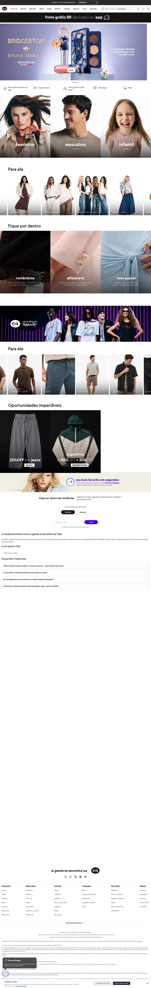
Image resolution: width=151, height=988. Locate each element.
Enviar (91, 522)
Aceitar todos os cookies (121, 983)
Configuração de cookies (103, 983)
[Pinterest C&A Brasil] (75, 877)
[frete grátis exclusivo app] (75, 22)
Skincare (142, 898)
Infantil (41, 9)
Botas (84, 890)
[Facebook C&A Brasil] (85, 877)
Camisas (28, 894)
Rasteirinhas (86, 898)
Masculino (32, 9)
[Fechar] (147, 983)
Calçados (67, 9)
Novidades (93, 9)
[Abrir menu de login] (138, 9)
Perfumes (143, 890)
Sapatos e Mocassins (89, 894)
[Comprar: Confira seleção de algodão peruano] (75, 52)
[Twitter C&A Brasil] (80, 877)
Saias (3, 902)
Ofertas (13, 9)
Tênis (83, 906)
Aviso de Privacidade (21, 986)
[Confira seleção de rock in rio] (75, 341)
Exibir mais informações (74, 923)
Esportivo (76, 9)
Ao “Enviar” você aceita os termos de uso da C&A (75, 527)
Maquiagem (143, 894)
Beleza (49, 9)
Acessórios (143, 906)
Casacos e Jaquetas (117, 898)
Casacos (4, 906)
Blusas (4, 890)
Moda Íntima (6, 915)
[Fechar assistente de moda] (34, 960)
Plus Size (115, 886)
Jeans (85, 9)
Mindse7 (57, 9)
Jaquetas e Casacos (32, 911)
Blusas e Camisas (117, 894)
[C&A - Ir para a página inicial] (4, 9)
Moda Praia (5, 911)
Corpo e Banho (144, 902)
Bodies (56, 890)
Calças (4, 894)
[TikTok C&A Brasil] (70, 877)
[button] (117, 8)
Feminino (23, 9)
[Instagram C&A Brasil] (65, 877)
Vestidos (4, 898)
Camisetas (29, 890)
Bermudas (29, 898)
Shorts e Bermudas (60, 902)
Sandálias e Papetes (88, 902)
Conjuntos (57, 894)
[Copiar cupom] (96, 2)
